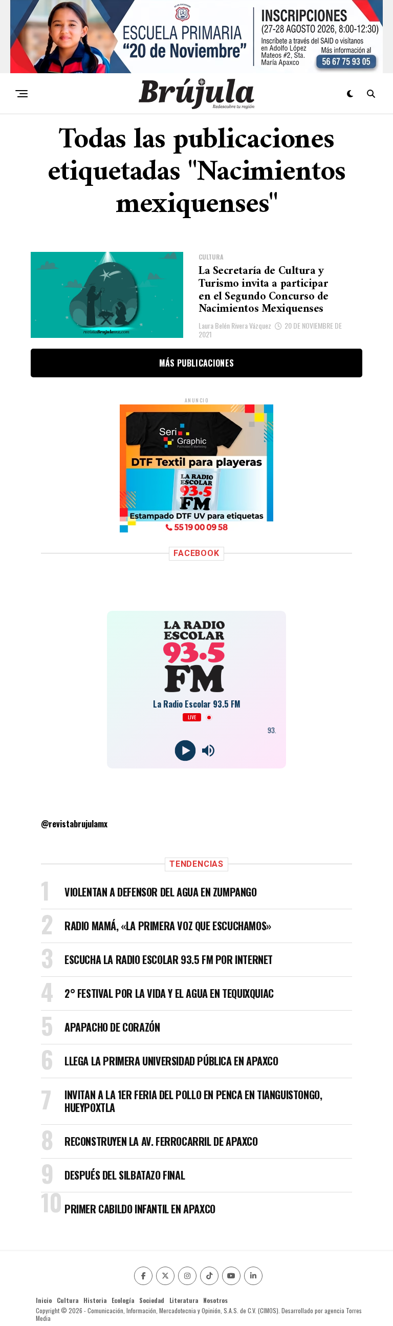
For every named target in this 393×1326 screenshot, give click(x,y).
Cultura (67, 1300)
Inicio (44, 1300)
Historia (94, 1300)
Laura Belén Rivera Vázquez (235, 325)
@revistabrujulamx (74, 824)
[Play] (185, 751)
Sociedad (151, 1300)
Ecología (123, 1300)
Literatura (183, 1300)
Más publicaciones (196, 363)
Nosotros (215, 1300)
